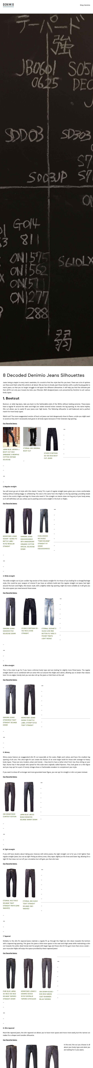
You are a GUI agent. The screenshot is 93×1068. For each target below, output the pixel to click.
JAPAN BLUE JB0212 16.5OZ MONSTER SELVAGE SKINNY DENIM (28, 817)
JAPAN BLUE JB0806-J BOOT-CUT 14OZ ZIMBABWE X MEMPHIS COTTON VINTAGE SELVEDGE (11, 454)
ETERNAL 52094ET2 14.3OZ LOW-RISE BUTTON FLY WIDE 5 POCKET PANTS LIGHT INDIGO (49, 634)
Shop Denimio (85, 5)
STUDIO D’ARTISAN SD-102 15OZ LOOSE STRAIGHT (30, 630)
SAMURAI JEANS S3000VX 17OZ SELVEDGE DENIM (9, 631)
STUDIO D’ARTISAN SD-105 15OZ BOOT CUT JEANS (51, 455)
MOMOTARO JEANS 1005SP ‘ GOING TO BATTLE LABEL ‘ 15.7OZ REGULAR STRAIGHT (10, 541)
